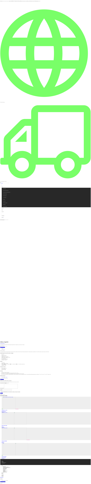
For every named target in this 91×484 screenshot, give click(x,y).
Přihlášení (3, 215)
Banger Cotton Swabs (4, 425)
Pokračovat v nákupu (2, 481)
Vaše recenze (2, 388)
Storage (4, 199)
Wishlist (2, 461)
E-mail (1, 390)
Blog (2, 473)
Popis (2, 348)
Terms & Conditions (4, 462)
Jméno (1, 389)
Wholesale (4, 204)
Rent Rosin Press (5, 206)
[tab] (46, 348)
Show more (3, 427)
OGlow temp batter (4, 456)
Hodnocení (3, 349)
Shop (2, 186)
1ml (6, 377)
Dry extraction (4, 197)
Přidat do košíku (3, 347)
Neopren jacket (5, 195)
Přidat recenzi (2, 379)
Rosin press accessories (5, 190)
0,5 (4, 377)
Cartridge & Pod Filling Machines (6, 467)
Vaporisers (3, 219)
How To (3, 472)
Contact (3, 211)
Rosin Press (4, 188)
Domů (1, 219)
